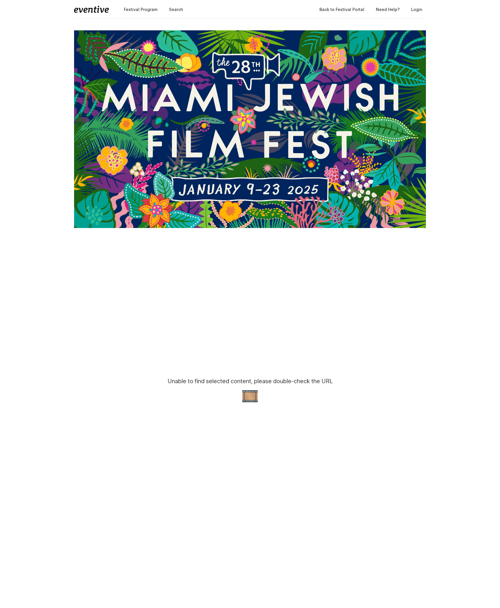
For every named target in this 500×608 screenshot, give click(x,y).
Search (176, 9)
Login (416, 9)
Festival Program (140, 9)
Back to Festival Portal (341, 9)
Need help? (388, 9)
